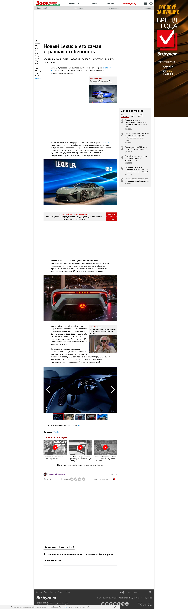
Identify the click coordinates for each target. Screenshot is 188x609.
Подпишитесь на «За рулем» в (80, 465)
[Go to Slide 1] (58, 416)
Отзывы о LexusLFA (59, 547)
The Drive (57, 432)
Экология (147, 8)
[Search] (150, 592)
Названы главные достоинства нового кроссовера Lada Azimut (137, 180)
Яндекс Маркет (135, 598)
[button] (115, 607)
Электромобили (43, 8)
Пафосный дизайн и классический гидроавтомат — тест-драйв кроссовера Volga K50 (136, 123)
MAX (79, 425)
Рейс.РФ (143, 605)
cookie (65, 607)
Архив (150, 605)
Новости (74, 3)
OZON (114, 598)
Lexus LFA (106, 142)
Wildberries (123, 598)
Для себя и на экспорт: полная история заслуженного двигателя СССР (136, 158)
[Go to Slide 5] (102, 416)
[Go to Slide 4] (91, 416)
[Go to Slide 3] (80, 416)
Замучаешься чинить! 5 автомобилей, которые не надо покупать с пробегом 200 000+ (136, 169)
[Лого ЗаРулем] (46, 3)
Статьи (93, 3)
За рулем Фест (41, 592)
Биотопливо (79, 8)
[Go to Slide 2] (69, 416)
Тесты (110, 3)
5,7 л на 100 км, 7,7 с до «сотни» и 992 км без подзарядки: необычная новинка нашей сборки (137, 136)
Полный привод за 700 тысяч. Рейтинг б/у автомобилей (136, 148)
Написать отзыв (53, 560)
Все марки (38, 78)
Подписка (148, 598)
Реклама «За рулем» (144, 603)
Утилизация (114, 8)
